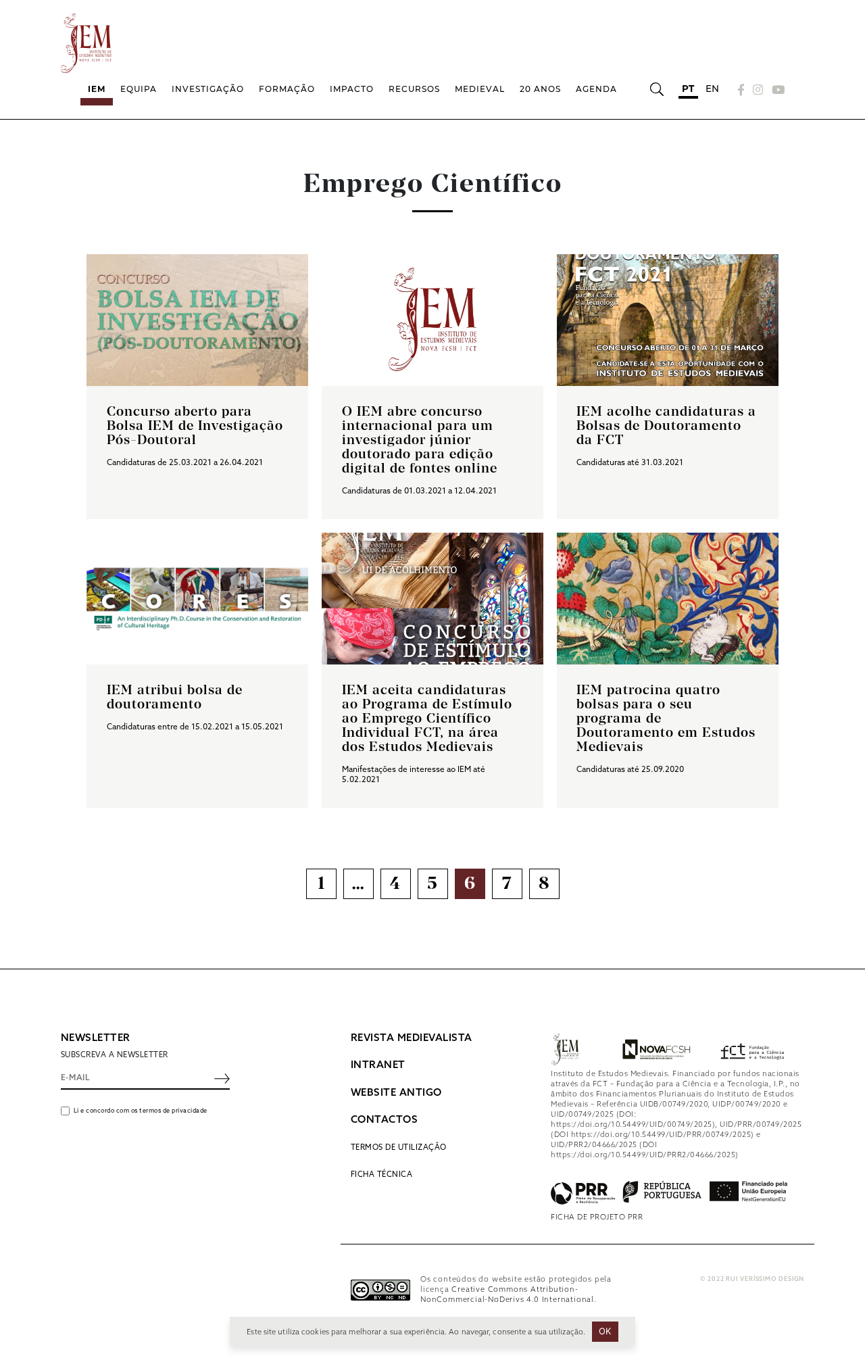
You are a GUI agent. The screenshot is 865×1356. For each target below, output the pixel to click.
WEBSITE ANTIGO (396, 1093)
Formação (287, 89)
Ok (605, 1331)
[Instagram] (758, 89)
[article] (197, 386)
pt (688, 88)
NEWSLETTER (95, 1038)
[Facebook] (741, 89)
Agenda (596, 89)
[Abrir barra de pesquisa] (656, 89)
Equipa (138, 89)
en (713, 88)
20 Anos (540, 89)
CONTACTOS (384, 1120)
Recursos (414, 89)
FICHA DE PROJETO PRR (597, 1217)
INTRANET (378, 1065)
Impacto (352, 89)
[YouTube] (776, 89)
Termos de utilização (399, 1148)
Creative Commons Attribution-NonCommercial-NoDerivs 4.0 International (507, 1295)
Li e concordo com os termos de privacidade (140, 1111)
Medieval (480, 89)
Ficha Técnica (382, 1175)
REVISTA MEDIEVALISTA (411, 1038)
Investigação (208, 89)
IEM (96, 89)
